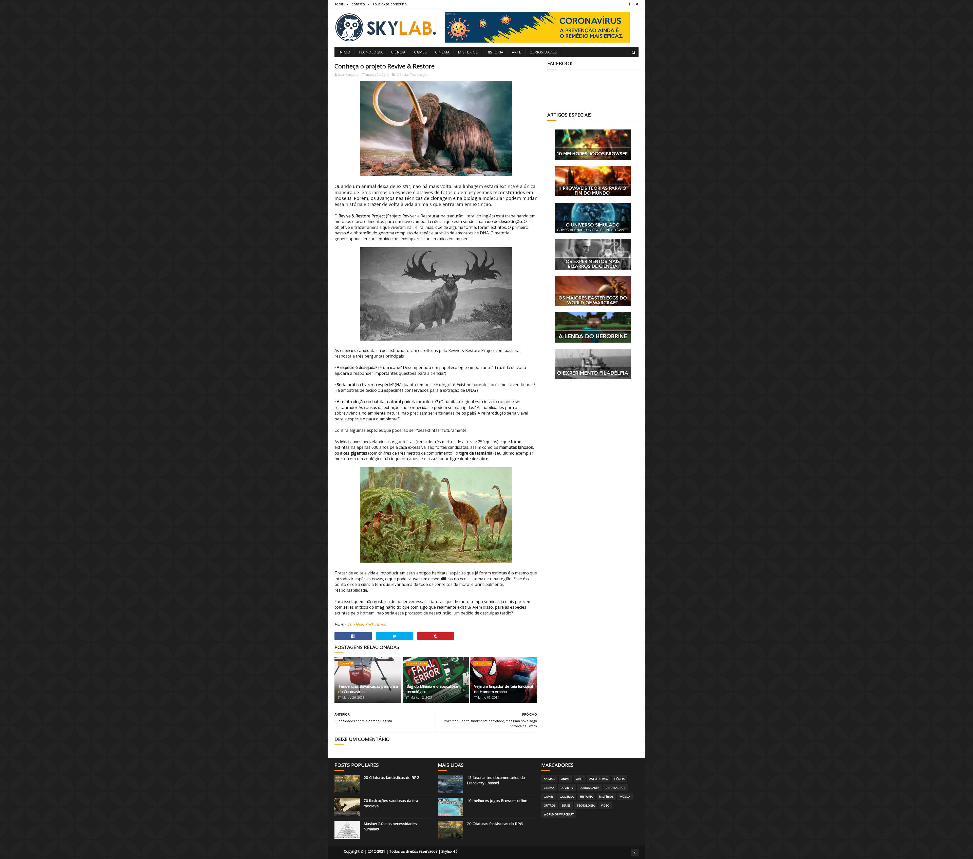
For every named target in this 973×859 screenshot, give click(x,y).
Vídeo (605, 805)
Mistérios (468, 52)
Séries (566, 805)
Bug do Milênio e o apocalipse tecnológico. (432, 689)
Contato (358, 4)
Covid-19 (346, 663)
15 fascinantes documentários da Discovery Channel (496, 780)
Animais (549, 779)
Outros (549, 805)
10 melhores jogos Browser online (497, 800)
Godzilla (567, 796)
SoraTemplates (339, 852)
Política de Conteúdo (390, 4)
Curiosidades (543, 52)
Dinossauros (615, 788)
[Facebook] (629, 4)
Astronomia (598, 779)
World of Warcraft (559, 814)
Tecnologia (371, 52)
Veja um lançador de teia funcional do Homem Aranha (503, 689)
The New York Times (366, 624)
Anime (565, 779)
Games (420, 52)
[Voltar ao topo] (635, 852)
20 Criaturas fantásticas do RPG (391, 777)
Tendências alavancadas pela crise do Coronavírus (368, 689)
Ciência (398, 52)
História (494, 52)
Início (344, 52)
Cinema (442, 52)
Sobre (339, 4)
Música (625, 796)
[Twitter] (637, 4)
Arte (516, 52)
